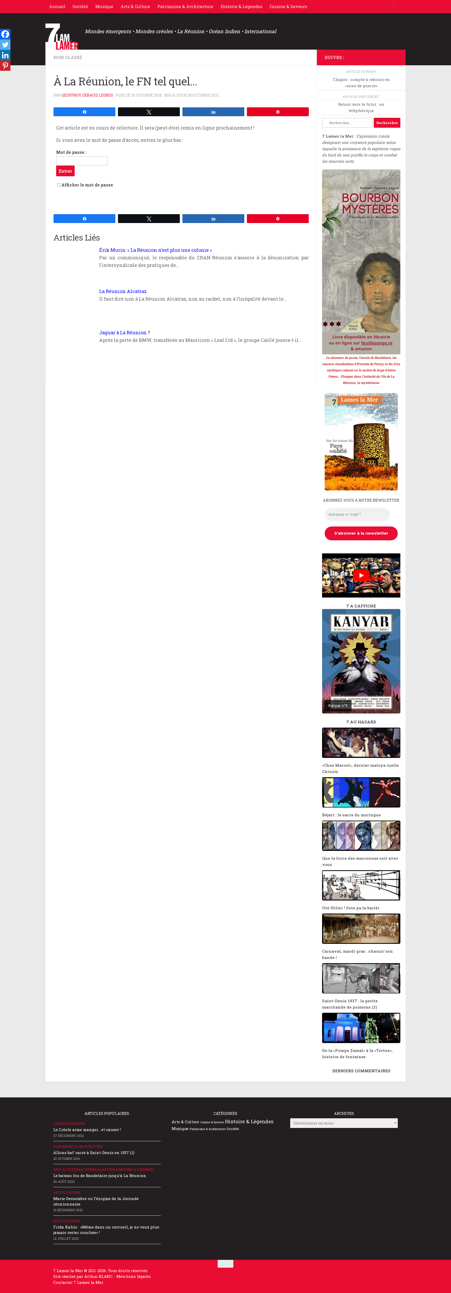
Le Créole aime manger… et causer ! (87, 1129)
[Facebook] (5, 34)
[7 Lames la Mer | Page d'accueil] (62, 37)
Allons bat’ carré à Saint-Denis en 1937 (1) (93, 1152)
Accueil (57, 6)
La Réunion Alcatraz (123, 291)
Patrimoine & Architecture (185, 6)
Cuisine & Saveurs (288, 6)
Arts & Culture (135, 6)
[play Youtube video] (361, 575)
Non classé (68, 57)
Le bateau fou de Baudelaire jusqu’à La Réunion (99, 1175)
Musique (104, 6)
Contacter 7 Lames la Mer (78, 1282)
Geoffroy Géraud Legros (87, 95)
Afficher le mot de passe (87, 185)
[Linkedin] (5, 55)
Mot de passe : (71, 152)
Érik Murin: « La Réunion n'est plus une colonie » (155, 250)
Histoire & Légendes (241, 6)
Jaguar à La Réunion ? (124, 332)
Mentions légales (133, 1276)
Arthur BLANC (99, 1276)
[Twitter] (5, 44)
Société (80, 6)
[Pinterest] (5, 65)
